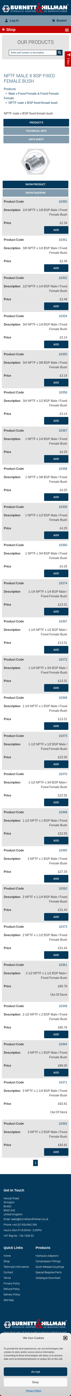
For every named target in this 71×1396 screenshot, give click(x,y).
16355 (63, 354)
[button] (65, 1338)
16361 (63, 964)
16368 (63, 812)
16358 (63, 468)
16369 (63, 697)
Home (7, 1255)
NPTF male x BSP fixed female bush (33, 102)
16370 (63, 774)
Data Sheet (36, 139)
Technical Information (16, 1266)
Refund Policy (12, 1288)
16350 (63, 201)
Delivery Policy (12, 1294)
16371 (63, 1082)
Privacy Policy (33, 1391)
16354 (63, 316)
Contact (8, 1272)
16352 (63, 278)
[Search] (59, 53)
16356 (63, 392)
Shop (7, 1261)
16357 (63, 430)
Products (10, 89)
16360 (63, 545)
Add (56, 229)
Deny (35, 1382)
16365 (63, 850)
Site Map (9, 1300)
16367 (63, 621)
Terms (7, 1277)
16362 (63, 888)
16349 (63, 1006)
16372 (63, 659)
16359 (63, 507)
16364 (63, 1044)
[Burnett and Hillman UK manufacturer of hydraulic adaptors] (35, 7)
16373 (63, 926)
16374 (63, 583)
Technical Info (36, 130)
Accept (35, 1371)
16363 (63, 1123)
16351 (63, 239)
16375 (63, 735)
